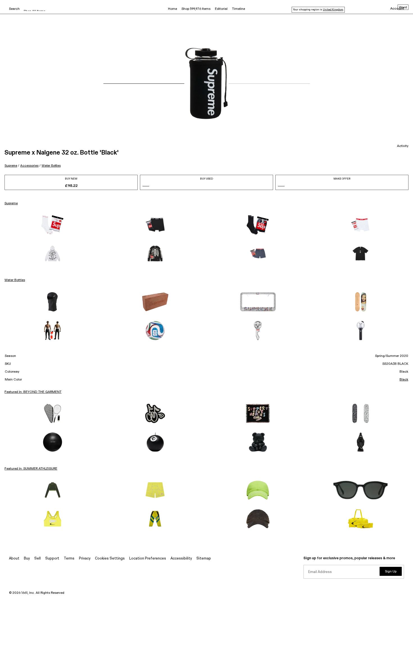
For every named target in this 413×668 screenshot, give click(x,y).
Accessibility (181, 558)
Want (403, 7)
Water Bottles (51, 165)
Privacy (84, 558)
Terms (69, 558)
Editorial (221, 9)
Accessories (29, 165)
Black (404, 379)
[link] (52, 225)
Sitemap (203, 558)
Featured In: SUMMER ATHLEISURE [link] (30, 468)
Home (172, 9)
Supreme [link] (11, 203)
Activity (403, 146)
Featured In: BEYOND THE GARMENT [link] (33, 392)
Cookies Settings (110, 558)
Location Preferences (147, 558)
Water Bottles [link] (14, 280)
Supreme (10, 165)
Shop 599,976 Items (195, 9)
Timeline (238, 9)
